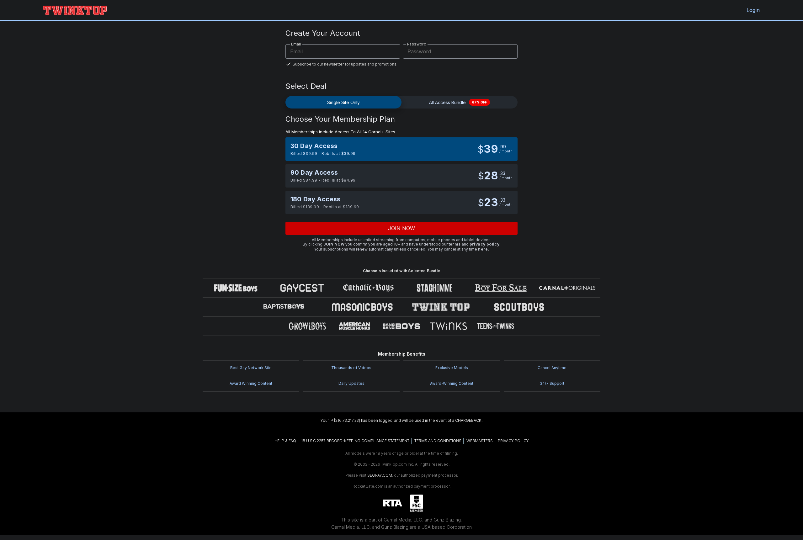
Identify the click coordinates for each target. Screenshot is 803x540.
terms (455, 244)
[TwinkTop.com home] (75, 10)
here (483, 249)
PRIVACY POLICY (513, 440)
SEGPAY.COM (379, 475)
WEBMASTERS (479, 440)
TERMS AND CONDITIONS (437, 440)
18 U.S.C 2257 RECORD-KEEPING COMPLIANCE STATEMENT (355, 440)
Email (296, 44)
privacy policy (485, 244)
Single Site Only (343, 102)
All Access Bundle (458, 102)
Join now (401, 228)
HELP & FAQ (285, 440)
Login (753, 10)
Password (416, 44)
